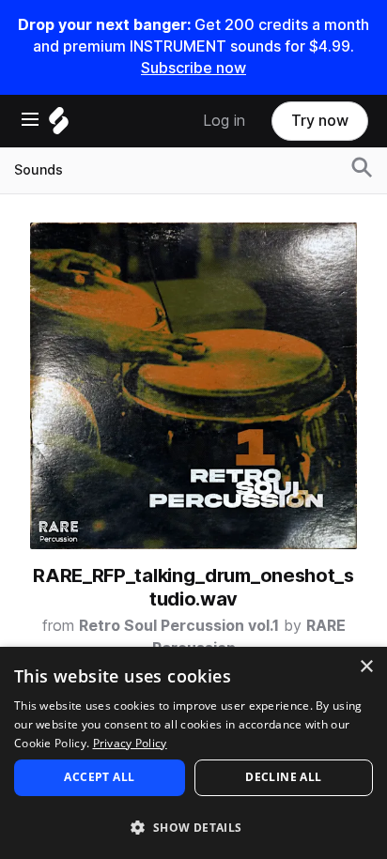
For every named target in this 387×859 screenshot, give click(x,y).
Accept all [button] (99, 777)
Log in (224, 121)
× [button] (366, 667)
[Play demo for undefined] (193, 386)
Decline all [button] (283, 777)
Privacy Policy (130, 743)
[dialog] (193, 753)
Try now (319, 121)
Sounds (38, 169)
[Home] (59, 125)
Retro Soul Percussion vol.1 (179, 626)
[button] (193, 826)
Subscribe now (193, 68)
